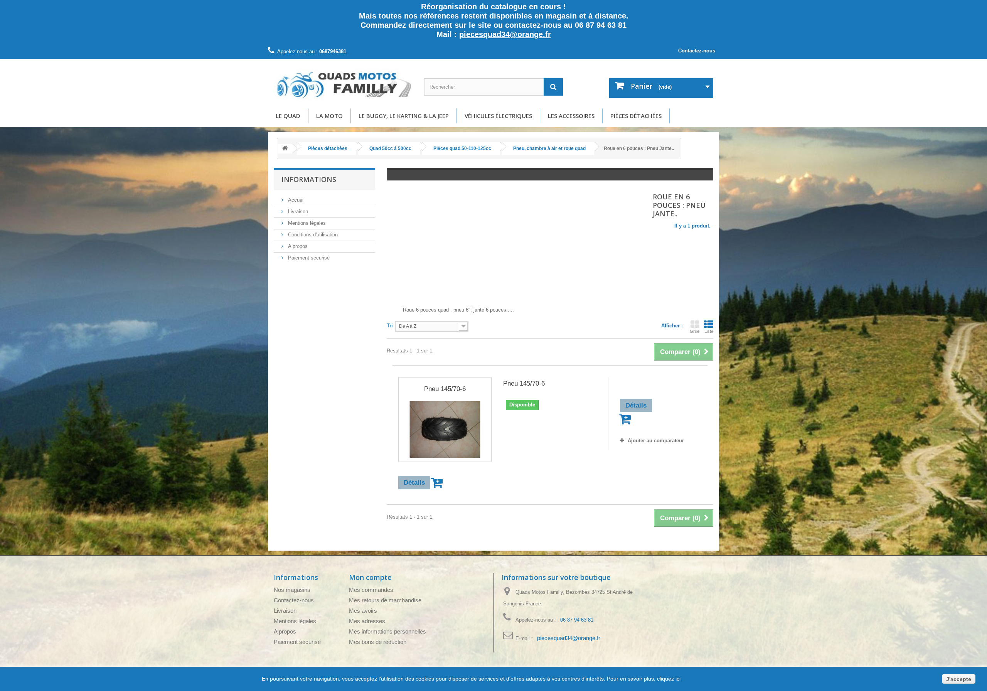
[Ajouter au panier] (438, 482)
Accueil (295, 200)
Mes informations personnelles (387, 631)
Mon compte (370, 577)
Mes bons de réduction (377, 642)
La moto (329, 116)
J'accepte (958, 679)
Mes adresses (367, 621)
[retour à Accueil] (285, 148)
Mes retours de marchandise (385, 600)
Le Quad (288, 116)
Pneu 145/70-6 (445, 389)
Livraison (297, 211)
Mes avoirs (363, 610)
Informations (308, 179)
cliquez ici (667, 679)
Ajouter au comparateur (656, 440)
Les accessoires (571, 116)
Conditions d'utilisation (312, 235)
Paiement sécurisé (308, 258)
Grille (694, 331)
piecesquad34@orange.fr (505, 34)
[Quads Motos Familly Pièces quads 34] (343, 84)
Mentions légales (306, 223)
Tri (390, 326)
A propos (297, 246)
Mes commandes (371, 590)
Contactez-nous (696, 51)
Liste (708, 331)
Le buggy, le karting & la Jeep (404, 116)
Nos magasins (292, 590)
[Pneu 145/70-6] (445, 429)
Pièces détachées (636, 116)
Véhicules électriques (498, 116)
